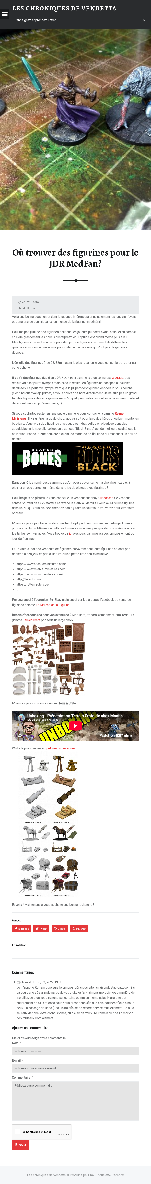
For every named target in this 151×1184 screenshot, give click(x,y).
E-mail (18, 1060)
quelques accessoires (60, 748)
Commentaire (22, 1077)
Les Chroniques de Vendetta (65, 8)
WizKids (117, 378)
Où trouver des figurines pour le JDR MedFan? (75, 258)
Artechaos (106, 498)
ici (70, 533)
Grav (91, 1175)
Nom (16, 1043)
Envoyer (20, 1145)
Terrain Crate (31, 620)
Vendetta (29, 308)
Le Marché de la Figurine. (53, 605)
